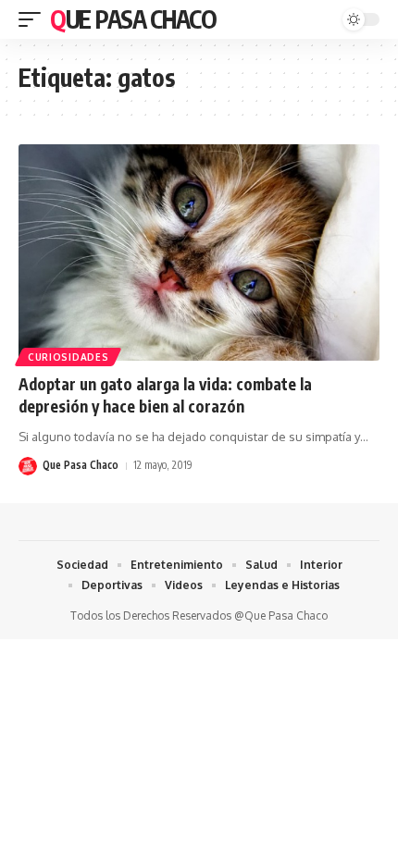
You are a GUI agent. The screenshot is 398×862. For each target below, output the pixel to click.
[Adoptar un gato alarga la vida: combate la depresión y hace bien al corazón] (199, 252)
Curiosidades (68, 357)
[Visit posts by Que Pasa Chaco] (28, 466)
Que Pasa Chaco (133, 19)
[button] (34, 19)
